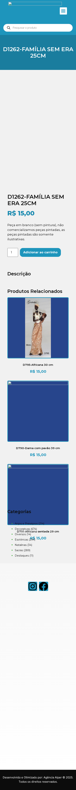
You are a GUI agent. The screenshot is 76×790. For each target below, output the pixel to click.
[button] (63, 11)
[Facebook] (43, 586)
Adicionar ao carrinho (40, 252)
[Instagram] (32, 586)
